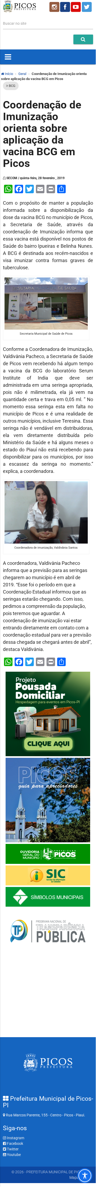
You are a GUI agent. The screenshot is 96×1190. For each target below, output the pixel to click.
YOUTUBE (76, 7)
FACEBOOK (65, 7)
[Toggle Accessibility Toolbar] (85, 1176)
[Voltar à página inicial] (19, 11)
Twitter (12, 1149)
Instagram (15, 1138)
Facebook (14, 1143)
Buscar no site (14, 23)
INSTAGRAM (54, 7)
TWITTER (87, 7)
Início (8, 74)
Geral (22, 74)
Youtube (13, 1155)
